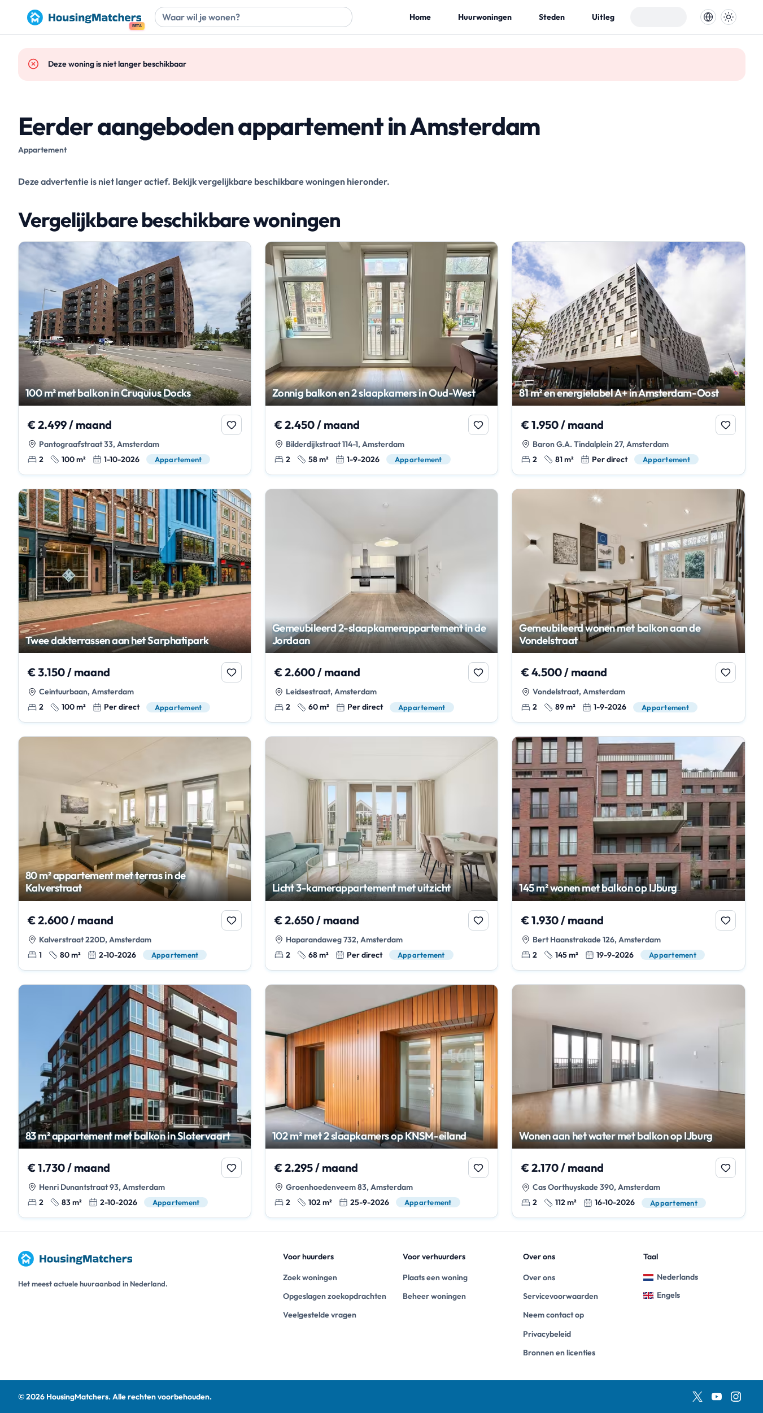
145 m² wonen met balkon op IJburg (598, 887)
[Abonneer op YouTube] (716, 1396)
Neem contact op (553, 1315)
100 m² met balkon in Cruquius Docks (108, 392)
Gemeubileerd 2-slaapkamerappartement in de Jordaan (379, 633)
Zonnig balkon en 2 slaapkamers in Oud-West (374, 392)
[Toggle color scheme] (728, 17)
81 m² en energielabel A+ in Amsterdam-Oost (619, 392)
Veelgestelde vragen (319, 1315)
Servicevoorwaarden (560, 1296)
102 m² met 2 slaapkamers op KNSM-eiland (369, 1135)
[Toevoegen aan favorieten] (231, 425)
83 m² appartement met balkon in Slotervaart (127, 1135)
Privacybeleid (547, 1334)
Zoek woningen (310, 1277)
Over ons (539, 1277)
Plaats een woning (435, 1277)
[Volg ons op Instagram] (735, 1396)
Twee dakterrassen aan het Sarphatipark (117, 640)
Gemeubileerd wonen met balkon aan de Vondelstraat (609, 633)
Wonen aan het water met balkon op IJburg (616, 1135)
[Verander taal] (708, 17)
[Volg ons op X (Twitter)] (697, 1396)
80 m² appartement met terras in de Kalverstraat (105, 881)
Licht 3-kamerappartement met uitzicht (361, 887)
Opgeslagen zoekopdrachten (334, 1296)
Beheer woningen (434, 1296)
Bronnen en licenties (559, 1352)
